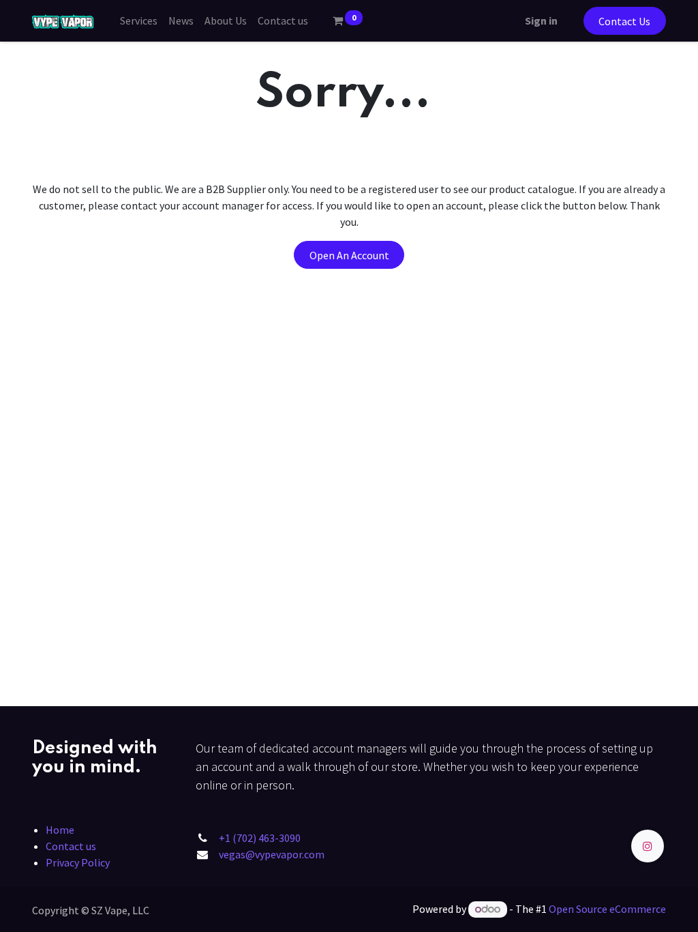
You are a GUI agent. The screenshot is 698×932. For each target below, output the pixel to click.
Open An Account (349, 255)
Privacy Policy (78, 862)
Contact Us (624, 21)
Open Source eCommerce (607, 909)
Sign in (541, 20)
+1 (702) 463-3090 (260, 838)
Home (60, 829)
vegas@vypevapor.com (271, 854)
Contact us (71, 846)
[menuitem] (139, 20)
